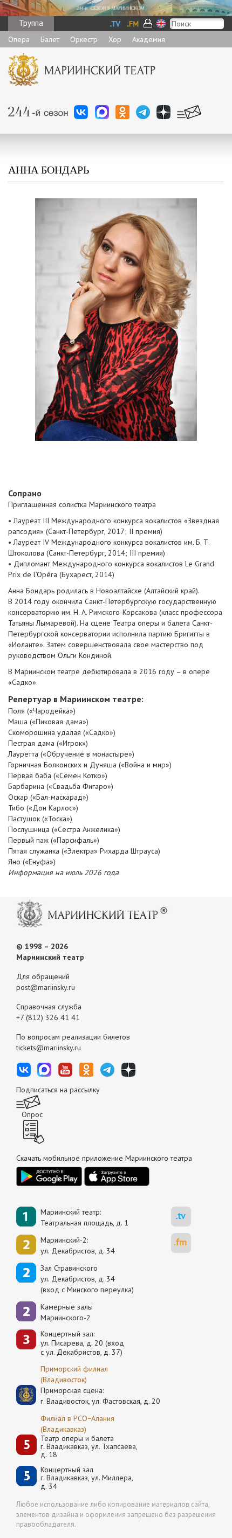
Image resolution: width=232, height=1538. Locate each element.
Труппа (31, 23)
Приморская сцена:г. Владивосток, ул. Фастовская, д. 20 (89, 1395)
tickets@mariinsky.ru (48, 1047)
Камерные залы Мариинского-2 (66, 1312)
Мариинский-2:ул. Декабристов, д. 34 (77, 1245)
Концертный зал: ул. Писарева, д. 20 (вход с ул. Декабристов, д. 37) (82, 1342)
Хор (114, 39)
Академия (148, 39)
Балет (49, 39)
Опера (19, 39)
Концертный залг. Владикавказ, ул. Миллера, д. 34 (86, 1478)
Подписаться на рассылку (58, 1089)
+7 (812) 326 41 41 (48, 1017)
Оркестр (84, 39)
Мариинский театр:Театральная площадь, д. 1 (84, 1217)
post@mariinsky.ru (45, 987)
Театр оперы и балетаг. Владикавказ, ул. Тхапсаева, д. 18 (89, 1447)
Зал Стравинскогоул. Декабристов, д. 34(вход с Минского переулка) (87, 1278)
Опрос (32, 1114)
